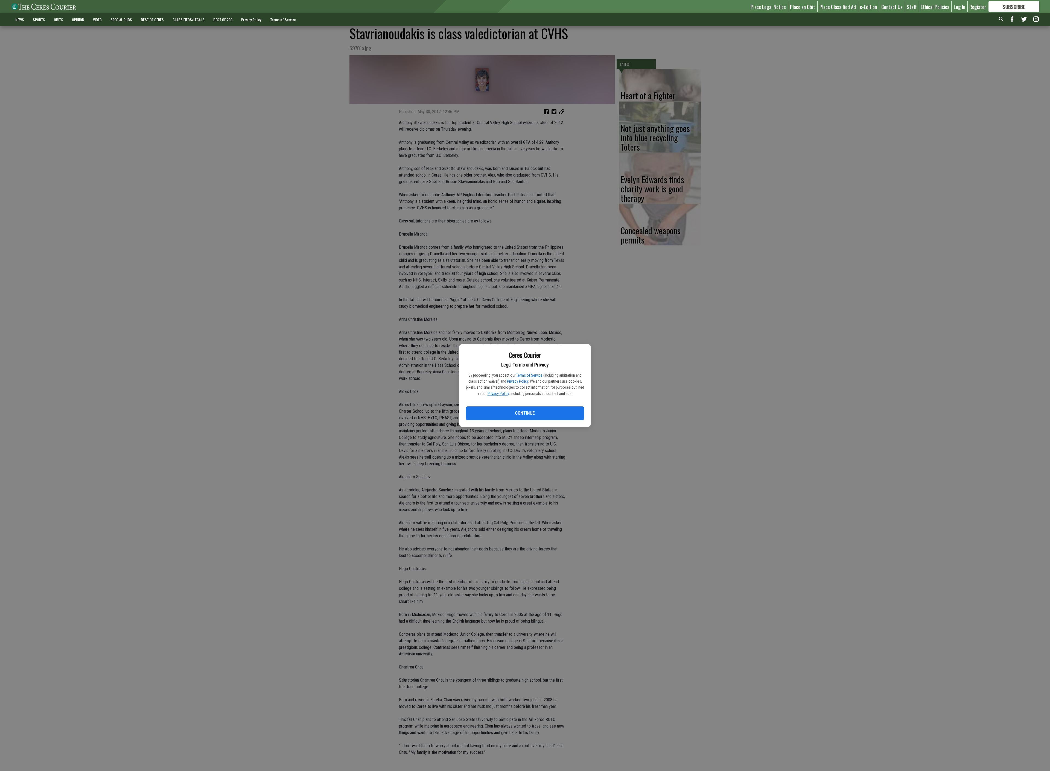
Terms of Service (529, 375)
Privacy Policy (517, 381)
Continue (525, 413)
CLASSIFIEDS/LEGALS (189, 19)
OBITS (58, 19)
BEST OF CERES (152, 19)
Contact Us (892, 6)
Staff (912, 6)
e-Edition (868, 6)
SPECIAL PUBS (121, 19)
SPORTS (39, 19)
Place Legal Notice (768, 6)
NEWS (19, 19)
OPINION (78, 19)
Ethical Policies (935, 6)
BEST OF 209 (222, 19)
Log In (959, 6)
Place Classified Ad (837, 6)
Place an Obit (802, 6)
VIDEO (97, 19)
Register (977, 6)
